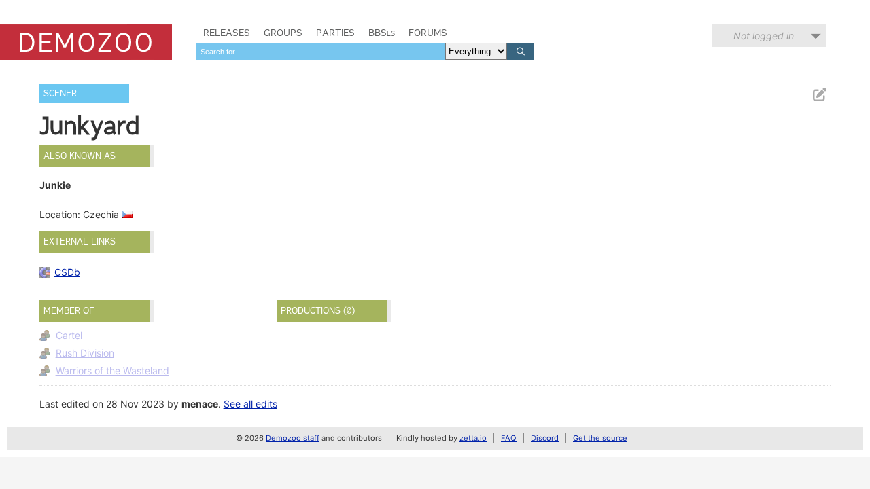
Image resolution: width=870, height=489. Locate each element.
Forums (427, 32)
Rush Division (85, 353)
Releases (226, 32)
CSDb (67, 272)
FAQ (509, 438)
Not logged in (763, 35)
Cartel (69, 335)
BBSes (381, 32)
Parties (335, 32)
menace (199, 404)
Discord (545, 438)
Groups (283, 32)
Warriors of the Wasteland (112, 370)
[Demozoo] (86, 42)
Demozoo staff (292, 438)
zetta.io (473, 438)
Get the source (600, 438)
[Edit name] (819, 95)
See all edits (250, 404)
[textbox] (320, 51)
